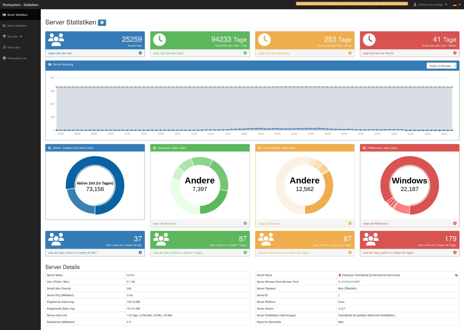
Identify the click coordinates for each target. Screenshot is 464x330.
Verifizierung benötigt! (430, 4)
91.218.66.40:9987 (349, 281)
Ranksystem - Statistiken (21, 4)
